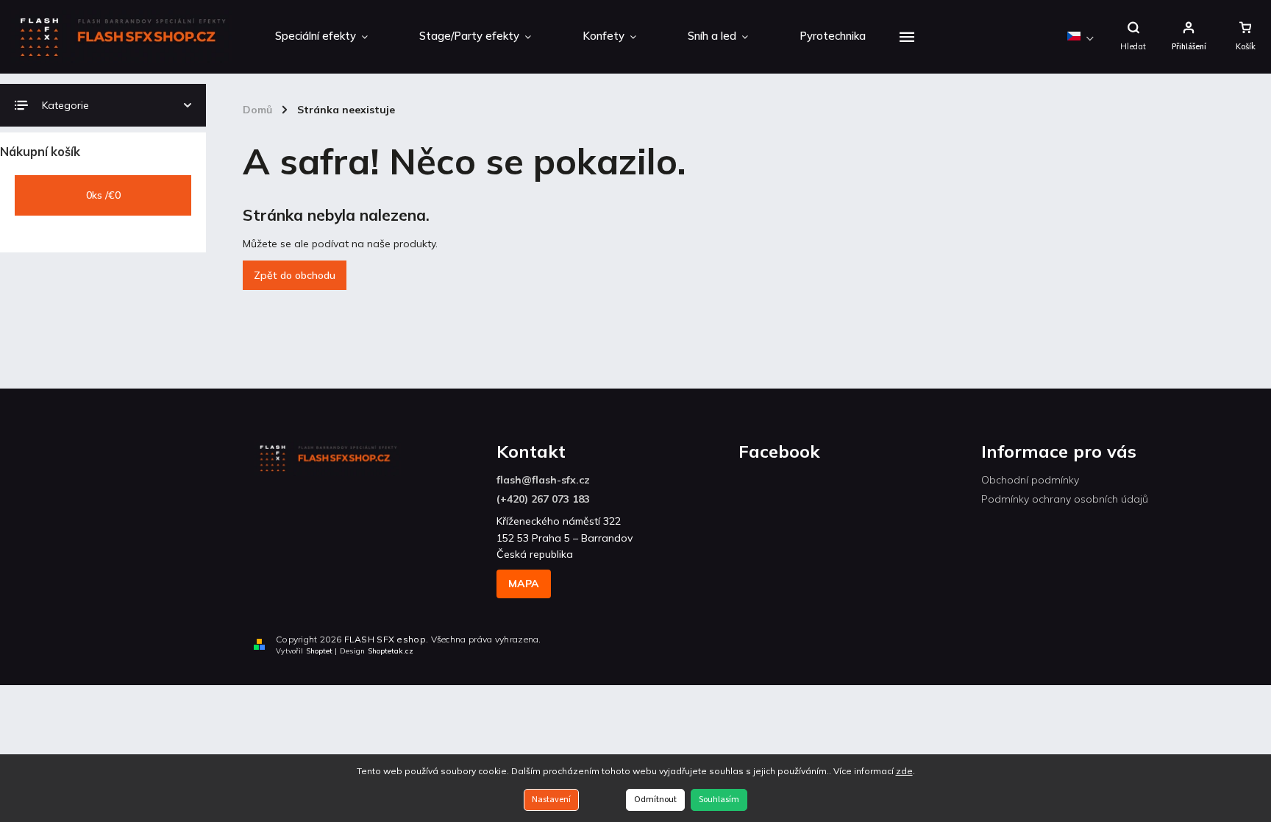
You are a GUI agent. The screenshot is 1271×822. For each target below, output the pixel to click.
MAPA (523, 583)
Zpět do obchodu (294, 275)
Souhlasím (719, 799)
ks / (103, 195)
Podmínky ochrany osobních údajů (1064, 499)
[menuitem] (321, 37)
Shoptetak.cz (390, 651)
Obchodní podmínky (1030, 479)
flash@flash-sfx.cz (543, 479)
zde (904, 770)
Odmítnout (655, 799)
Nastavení (551, 799)
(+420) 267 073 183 (543, 499)
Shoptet (319, 651)
